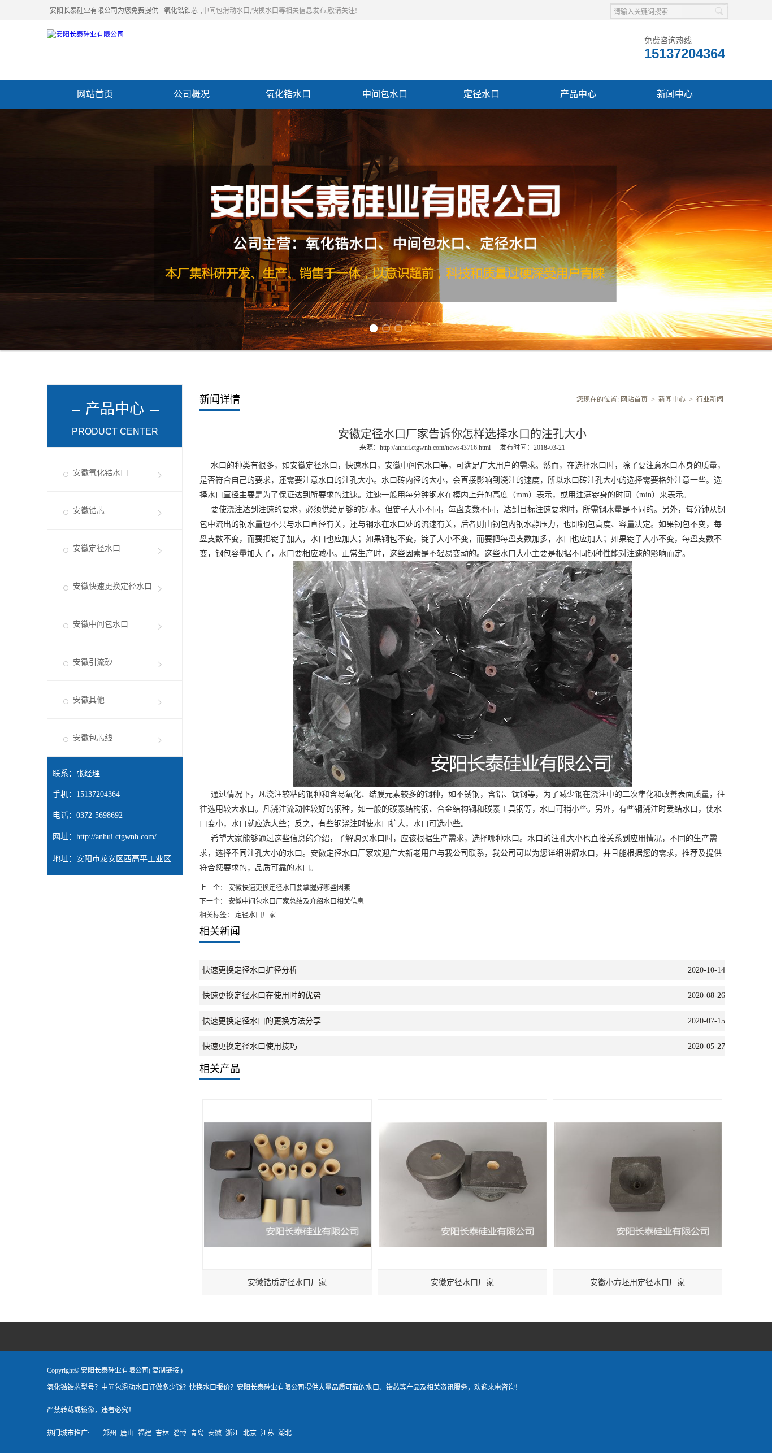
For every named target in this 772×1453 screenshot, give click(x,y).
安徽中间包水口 (100, 624)
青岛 (197, 1433)
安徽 (215, 1433)
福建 (144, 1433)
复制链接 (165, 1370)
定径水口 (481, 94)
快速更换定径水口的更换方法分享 (261, 1021)
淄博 (180, 1433)
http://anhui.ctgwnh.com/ (116, 836)
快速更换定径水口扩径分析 (249, 970)
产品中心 (578, 94)
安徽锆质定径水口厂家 (287, 1282)
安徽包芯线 (92, 738)
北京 (250, 1433)
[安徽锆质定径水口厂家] (287, 1105)
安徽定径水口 (96, 548)
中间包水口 (384, 94)
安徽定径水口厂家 (462, 1282)
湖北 (285, 1433)
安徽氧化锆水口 (100, 473)
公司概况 (192, 94)
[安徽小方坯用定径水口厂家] (638, 1105)
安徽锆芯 (89, 510)
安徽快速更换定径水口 (112, 586)
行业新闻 (709, 400)
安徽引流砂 (92, 662)
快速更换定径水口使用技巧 (249, 1046)
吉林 (162, 1433)
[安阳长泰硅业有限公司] (85, 34)
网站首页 (95, 94)
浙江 (232, 1433)
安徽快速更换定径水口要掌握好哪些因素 (288, 888)
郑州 (109, 1433)
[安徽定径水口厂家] (463, 1105)
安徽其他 (89, 700)
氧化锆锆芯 (181, 11)
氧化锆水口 (288, 94)
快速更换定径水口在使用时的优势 (261, 995)
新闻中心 (675, 94)
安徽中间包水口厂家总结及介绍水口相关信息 (295, 901)
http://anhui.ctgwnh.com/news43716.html (435, 448)
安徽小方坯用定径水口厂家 (637, 1282)
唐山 (127, 1433)
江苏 (267, 1433)
